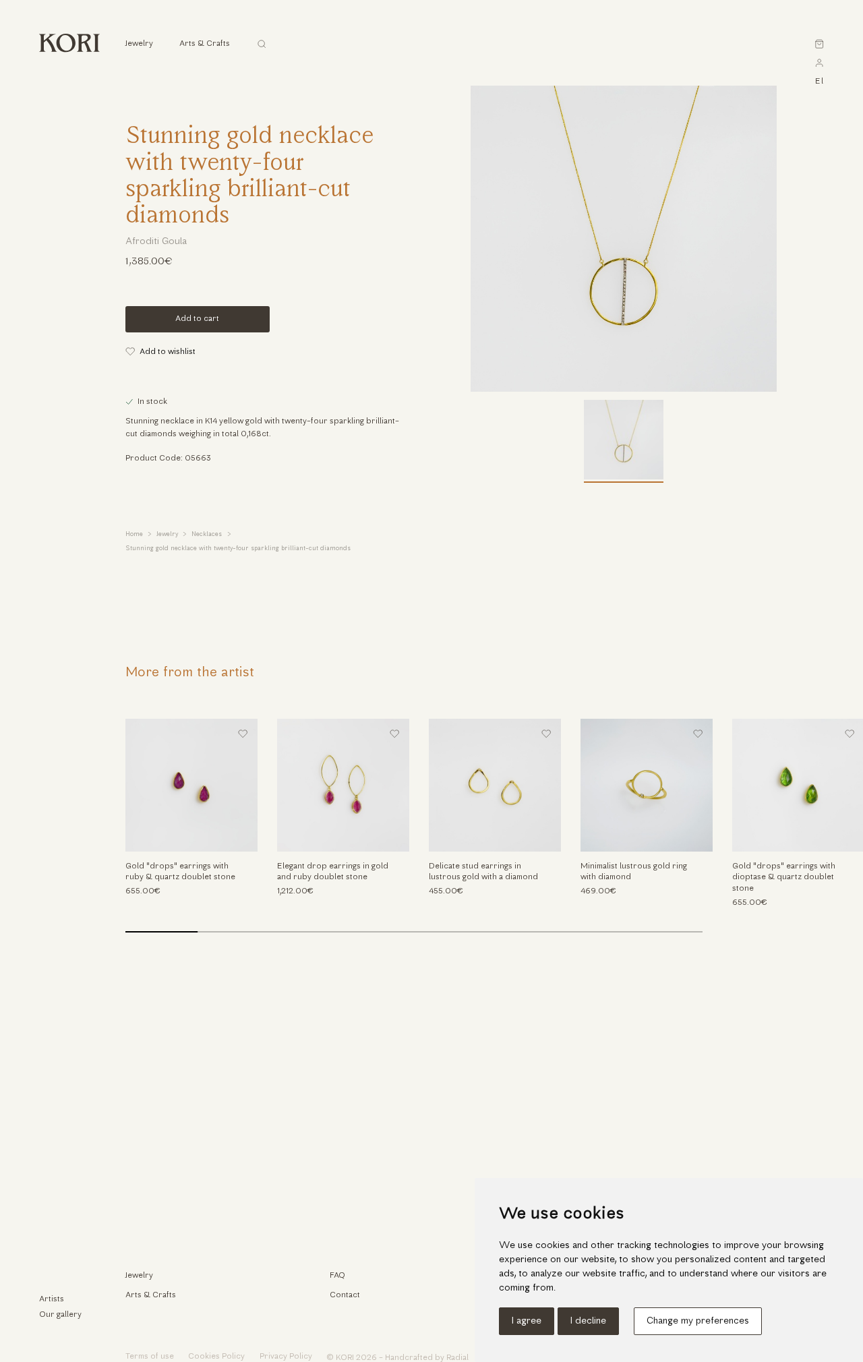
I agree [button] (526, 1321)
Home (134, 534)
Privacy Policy (286, 1357)
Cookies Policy (216, 1357)
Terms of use (149, 1357)
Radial (457, 1358)
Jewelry (167, 534)
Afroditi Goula (156, 242)
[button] (833, 835)
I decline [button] (588, 1321)
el (819, 82)
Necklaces (206, 534)
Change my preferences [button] (698, 1321)
